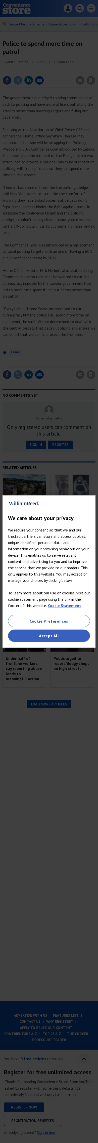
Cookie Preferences (49, 621)
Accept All (49, 635)
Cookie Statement (64, 605)
